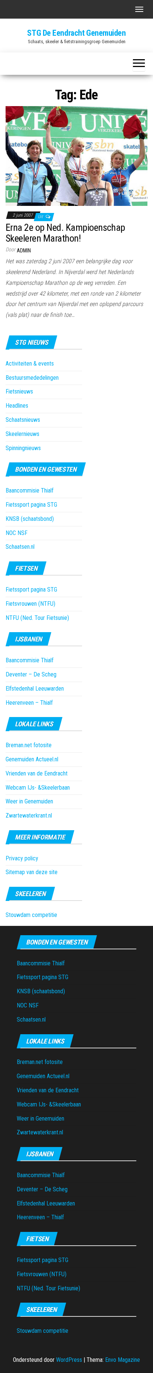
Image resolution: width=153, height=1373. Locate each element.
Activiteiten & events (30, 363)
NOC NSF (16, 532)
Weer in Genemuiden (29, 801)
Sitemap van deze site (32, 872)
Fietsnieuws (19, 391)
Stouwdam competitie (31, 914)
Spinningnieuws (23, 448)
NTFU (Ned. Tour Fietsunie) (37, 617)
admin (24, 251)
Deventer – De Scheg (31, 674)
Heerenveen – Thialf (29, 702)
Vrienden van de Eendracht (37, 773)
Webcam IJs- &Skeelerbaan (38, 787)
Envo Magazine (122, 1359)
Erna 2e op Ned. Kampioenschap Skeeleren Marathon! (65, 233)
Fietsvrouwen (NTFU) (30, 603)
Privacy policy (22, 858)
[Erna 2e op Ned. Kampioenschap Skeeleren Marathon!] (76, 155)
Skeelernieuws (22, 433)
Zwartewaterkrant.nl (29, 815)
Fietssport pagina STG (31, 504)
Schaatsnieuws (23, 419)
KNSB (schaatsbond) (30, 518)
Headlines (17, 405)
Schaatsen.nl (20, 546)
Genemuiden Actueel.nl (32, 759)
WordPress (69, 1359)
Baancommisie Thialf (29, 490)
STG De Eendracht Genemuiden (76, 33)
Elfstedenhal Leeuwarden (35, 688)
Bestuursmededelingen (32, 377)
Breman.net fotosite (29, 745)
